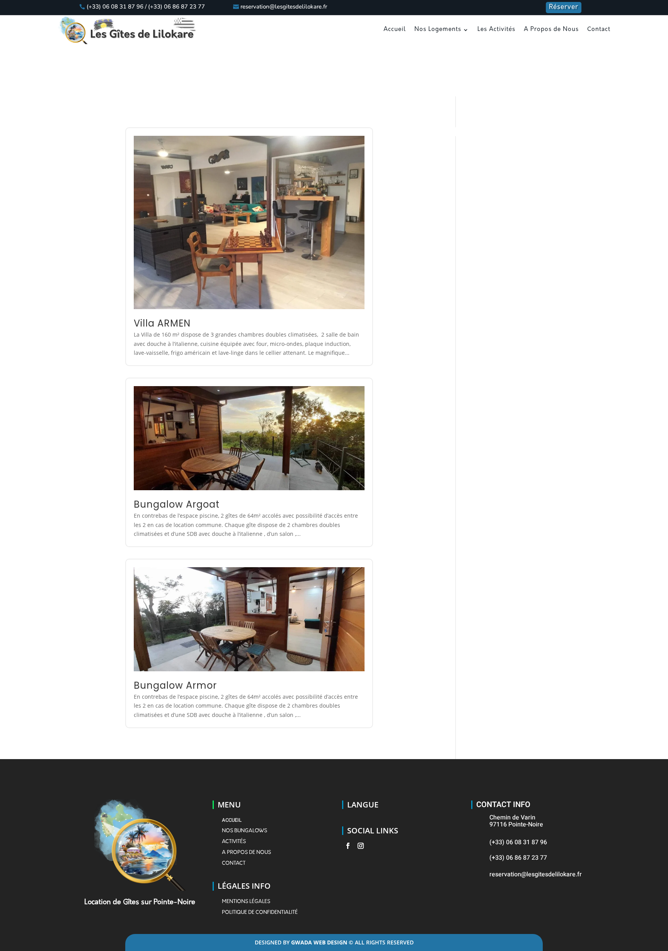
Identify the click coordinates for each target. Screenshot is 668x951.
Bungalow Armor (175, 685)
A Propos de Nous (551, 29)
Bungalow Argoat (177, 504)
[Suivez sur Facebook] (346, 846)
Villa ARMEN (162, 323)
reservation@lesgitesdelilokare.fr (283, 6)
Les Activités (496, 29)
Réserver (563, 7)
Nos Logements (437, 29)
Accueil (394, 29)
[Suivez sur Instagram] (359, 846)
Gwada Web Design (320, 942)
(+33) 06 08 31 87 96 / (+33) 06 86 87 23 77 (146, 6)
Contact (598, 29)
